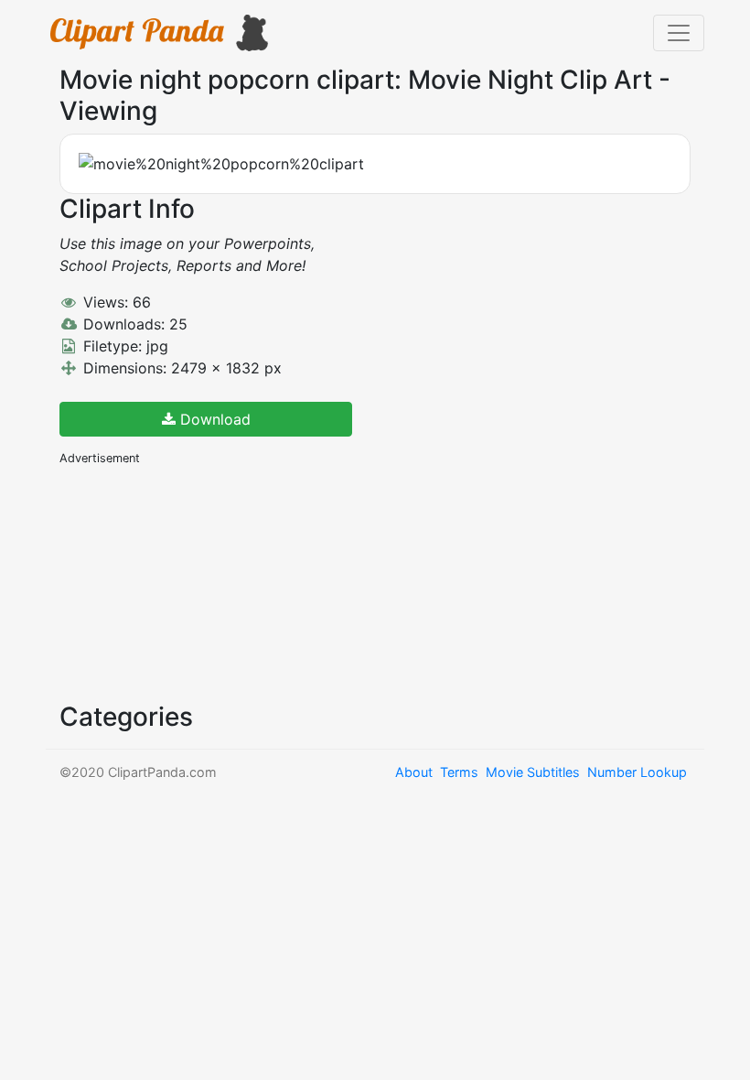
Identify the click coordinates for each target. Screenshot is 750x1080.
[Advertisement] (196, 582)
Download (213, 419)
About (414, 772)
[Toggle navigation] (678, 33)
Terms (459, 772)
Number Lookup (637, 772)
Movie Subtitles (533, 772)
